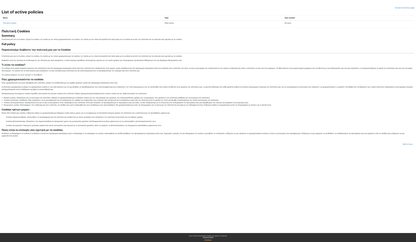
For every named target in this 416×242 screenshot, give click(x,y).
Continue (208, 240)
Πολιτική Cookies (9, 23)
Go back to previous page (404, 8)
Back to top (407, 144)
